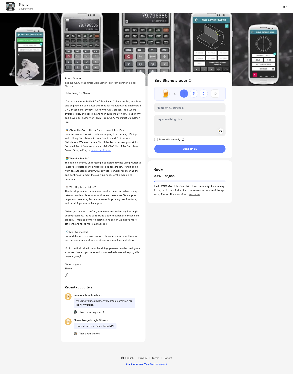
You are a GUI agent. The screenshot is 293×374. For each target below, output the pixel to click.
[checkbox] (167, 139)
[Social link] (66, 275)
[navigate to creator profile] (10, 6)
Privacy (142, 358)
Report (168, 358)
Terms (155, 358)
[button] (275, 6)
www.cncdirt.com (101, 150)
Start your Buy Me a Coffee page (145, 364)
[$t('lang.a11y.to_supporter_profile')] (75, 312)
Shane (23, 4)
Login (283, 6)
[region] (190, 115)
